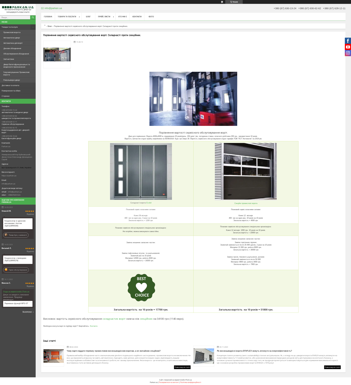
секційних (146, 318)
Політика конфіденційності (190, 382)
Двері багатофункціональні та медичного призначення (16, 65)
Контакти (136, 16)
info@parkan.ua (8, 183)
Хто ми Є (122, 16)
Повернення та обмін (11, 90)
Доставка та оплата (10, 85)
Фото (151, 16)
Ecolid (148, 203)
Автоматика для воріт (13, 43)
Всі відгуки (27, 311)
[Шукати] (33, 17)
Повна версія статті (182, 367)
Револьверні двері (11, 80)
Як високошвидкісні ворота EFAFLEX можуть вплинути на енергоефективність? (254, 351)
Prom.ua (189, 380)
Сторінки (5, 96)
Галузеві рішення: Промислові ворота (16, 73)
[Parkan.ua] (18, 7)
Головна (48, 16)
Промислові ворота (11, 32)
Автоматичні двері (11, 37)
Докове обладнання (12, 48)
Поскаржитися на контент (169, 382)
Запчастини (8, 59)
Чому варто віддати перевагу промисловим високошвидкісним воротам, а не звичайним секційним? (114, 351)
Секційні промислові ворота (245, 203)
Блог (88, 16)
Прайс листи (104, 16)
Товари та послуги (10, 27)
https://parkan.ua (9, 175)
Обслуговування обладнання (16, 53)
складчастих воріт (114, 318)
